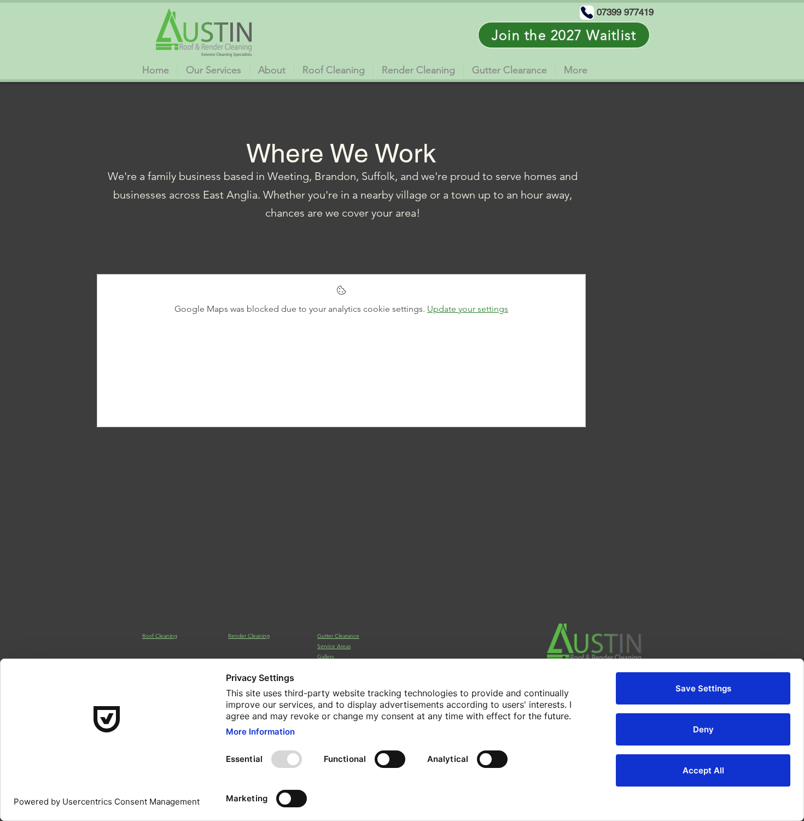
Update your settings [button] (467, 309)
